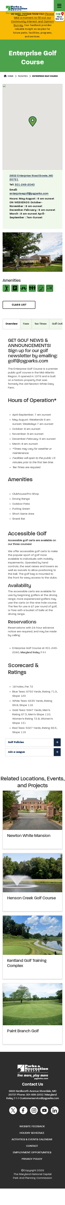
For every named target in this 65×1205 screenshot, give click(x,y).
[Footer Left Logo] (32, 1071)
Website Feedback (32, 1126)
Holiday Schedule (32, 1133)
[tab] (33, 742)
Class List (19, 304)
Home (10, 76)
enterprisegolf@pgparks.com (29, 193)
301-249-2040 (25, 184)
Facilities (23, 76)
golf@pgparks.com (28, 361)
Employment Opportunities (32, 1152)
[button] (32, 121)
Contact (32, 1146)
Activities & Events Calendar (32, 1139)
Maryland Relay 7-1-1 (33, 652)
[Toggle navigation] (59, 5)
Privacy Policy (32, 1159)
